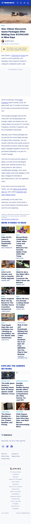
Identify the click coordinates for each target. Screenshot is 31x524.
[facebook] (11, 446)
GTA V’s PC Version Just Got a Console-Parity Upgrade (7, 275)
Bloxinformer (15, 506)
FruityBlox (15, 503)
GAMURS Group (26, 513)
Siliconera (16, 484)
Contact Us (15, 453)
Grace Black (19, 258)
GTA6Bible (15, 508)
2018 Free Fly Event (18, 55)
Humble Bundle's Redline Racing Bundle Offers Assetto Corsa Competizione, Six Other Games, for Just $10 (22, 391)
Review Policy (16, 456)
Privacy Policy (5, 458)
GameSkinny (15, 494)
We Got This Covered (15, 486)
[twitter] (7, 446)
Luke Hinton (5, 339)
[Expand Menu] (24, 3)
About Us (4, 453)
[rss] (3, 446)
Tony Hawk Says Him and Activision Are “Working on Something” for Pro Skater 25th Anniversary (8, 331)
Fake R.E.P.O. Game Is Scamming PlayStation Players (6, 241)
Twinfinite (15, 474)
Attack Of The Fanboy (15, 479)
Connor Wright (6, 311)
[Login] (28, 3)
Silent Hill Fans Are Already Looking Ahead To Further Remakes (22, 303)
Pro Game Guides (15, 472)
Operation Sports (15, 496)
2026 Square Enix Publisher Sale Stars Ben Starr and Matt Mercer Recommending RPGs (22, 420)
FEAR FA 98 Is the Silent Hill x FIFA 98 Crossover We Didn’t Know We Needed (23, 277)
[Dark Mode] (21, 3)
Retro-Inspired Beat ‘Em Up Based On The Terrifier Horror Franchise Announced (7, 304)
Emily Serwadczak (6, 247)
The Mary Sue (15, 499)
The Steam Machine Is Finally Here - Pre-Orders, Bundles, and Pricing (7, 419)
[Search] (17, 3)
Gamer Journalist (15, 491)
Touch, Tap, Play (15, 501)
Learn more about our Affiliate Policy (9, 219)
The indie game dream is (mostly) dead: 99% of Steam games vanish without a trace (8, 388)
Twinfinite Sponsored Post (22, 357)
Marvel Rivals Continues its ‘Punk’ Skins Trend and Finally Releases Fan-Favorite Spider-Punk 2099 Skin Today (22, 246)
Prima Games (15, 481)
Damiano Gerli (5, 280)
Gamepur (15, 477)
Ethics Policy (5, 456)
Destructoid (15, 489)
